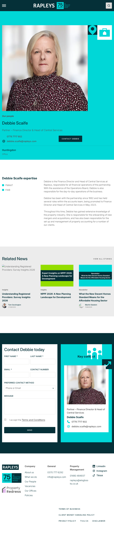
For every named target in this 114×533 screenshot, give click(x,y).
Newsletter (83, 290)
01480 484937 (77, 475)
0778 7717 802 (14, 136)
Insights (5, 290)
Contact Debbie (70, 139)
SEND (30, 430)
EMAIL (8, 370)
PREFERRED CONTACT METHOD (19, 383)
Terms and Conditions (33, 419)
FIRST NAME (11, 356)
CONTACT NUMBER (39, 370)
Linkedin (101, 466)
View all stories (102, 259)
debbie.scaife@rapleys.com (21, 141)
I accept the (27, 419)
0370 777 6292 (55, 472)
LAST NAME (36, 356)
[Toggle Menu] (4, 5)
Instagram (101, 470)
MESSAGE (8, 396)
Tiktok (99, 475)
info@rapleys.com (56, 477)
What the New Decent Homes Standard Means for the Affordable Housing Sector (95, 297)
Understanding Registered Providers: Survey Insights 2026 (16, 297)
